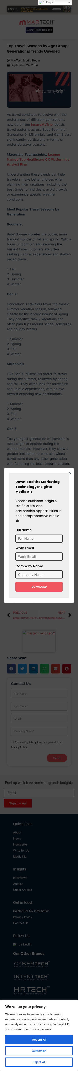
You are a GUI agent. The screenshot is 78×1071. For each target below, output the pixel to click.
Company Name (29, 566)
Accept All (39, 1039)
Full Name (23, 530)
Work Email (24, 548)
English (50, 2)
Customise (39, 1051)
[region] (39, 1035)
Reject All (39, 1062)
